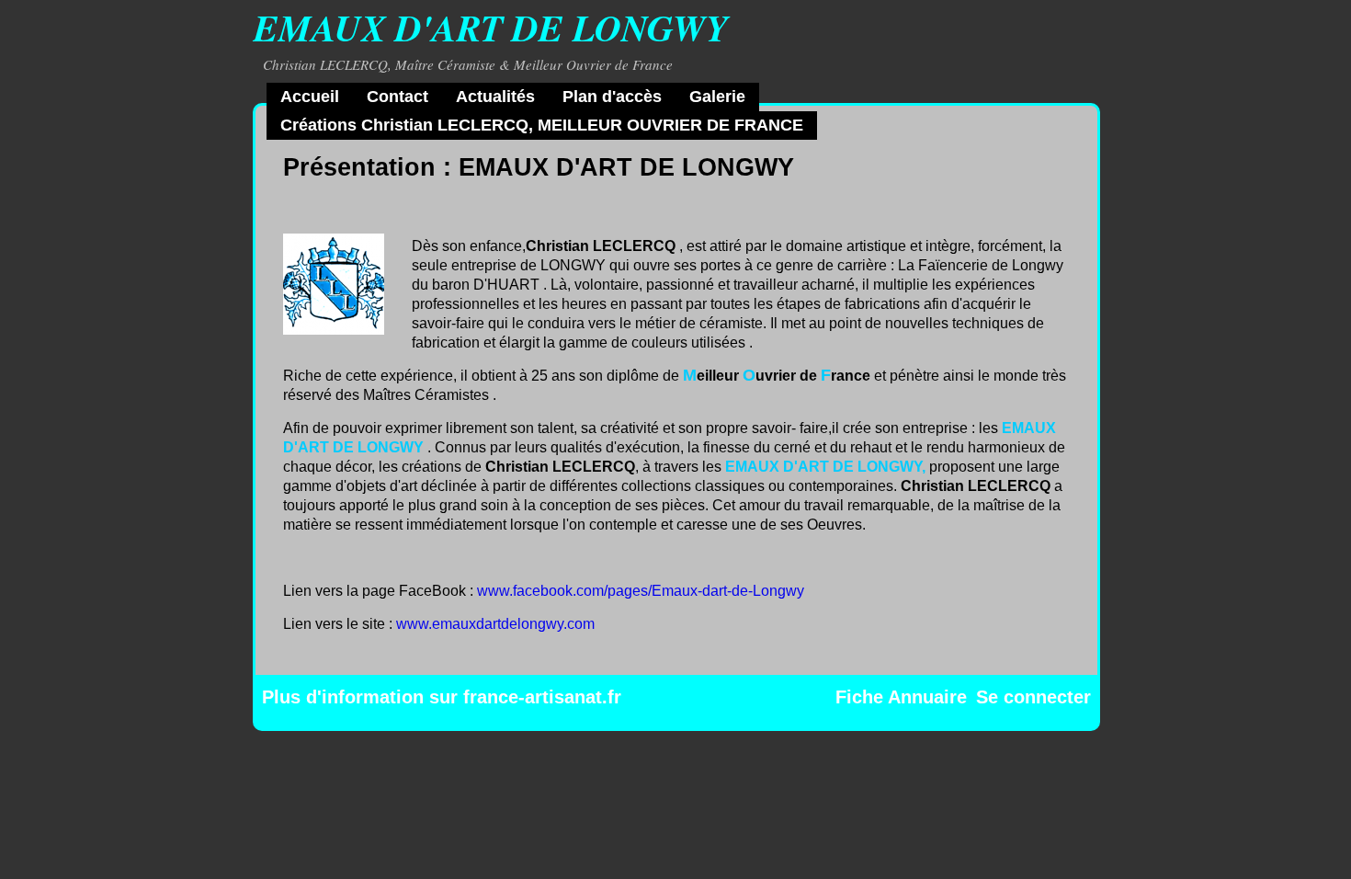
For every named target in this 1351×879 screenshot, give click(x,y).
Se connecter (1033, 697)
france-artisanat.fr (542, 697)
